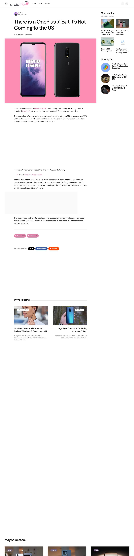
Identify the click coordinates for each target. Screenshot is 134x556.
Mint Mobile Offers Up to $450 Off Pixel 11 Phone (120, 88)
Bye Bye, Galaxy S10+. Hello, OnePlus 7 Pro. (72, 330)
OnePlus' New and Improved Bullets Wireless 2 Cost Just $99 (30, 330)
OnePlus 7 (26, 111)
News (9, 550)
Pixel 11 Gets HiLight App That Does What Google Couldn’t (107, 32)
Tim (21, 13)
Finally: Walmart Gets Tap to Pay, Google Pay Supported (120, 66)
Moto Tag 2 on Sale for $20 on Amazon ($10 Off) (120, 77)
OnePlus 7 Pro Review (33, 175)
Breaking (54, 550)
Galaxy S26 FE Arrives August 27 (106, 50)
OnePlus (21, 236)
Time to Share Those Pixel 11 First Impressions (122, 32)
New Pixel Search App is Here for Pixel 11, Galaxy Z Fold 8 (122, 51)
